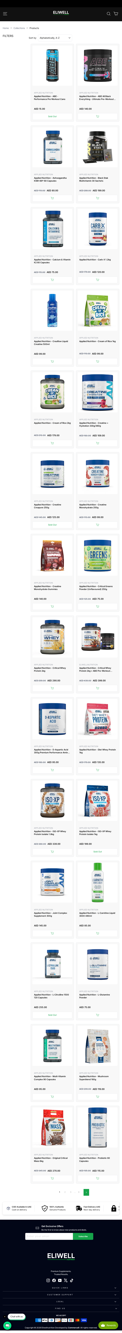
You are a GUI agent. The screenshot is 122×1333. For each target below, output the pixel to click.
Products (34, 28)
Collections (19, 28)
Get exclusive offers (52, 1226)
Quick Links (60, 1288)
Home (6, 28)
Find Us (60, 1308)
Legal (60, 1301)
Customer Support (60, 1295)
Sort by (32, 37)
